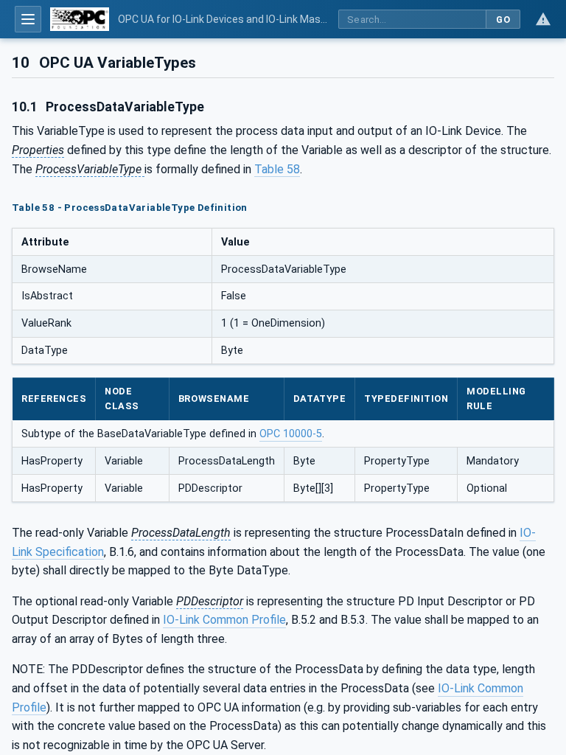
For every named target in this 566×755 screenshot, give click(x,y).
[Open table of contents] (28, 19)
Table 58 (277, 169)
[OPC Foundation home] (79, 19)
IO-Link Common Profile (224, 620)
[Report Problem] (543, 19)
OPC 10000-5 (290, 434)
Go (503, 19)
